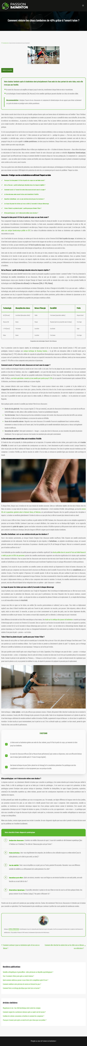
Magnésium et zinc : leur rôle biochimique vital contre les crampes (22, 1008)
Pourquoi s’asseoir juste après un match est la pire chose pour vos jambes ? (24, 1020)
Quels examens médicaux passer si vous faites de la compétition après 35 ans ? (25, 980)
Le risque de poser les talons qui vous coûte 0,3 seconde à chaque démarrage (26, 204)
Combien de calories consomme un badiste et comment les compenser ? (23, 1016)
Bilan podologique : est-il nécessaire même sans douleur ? (21, 213)
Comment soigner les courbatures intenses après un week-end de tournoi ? (24, 1012)
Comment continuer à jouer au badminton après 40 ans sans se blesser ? (21, 947)
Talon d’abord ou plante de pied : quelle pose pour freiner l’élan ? (22, 208)
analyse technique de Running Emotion (35, 351)
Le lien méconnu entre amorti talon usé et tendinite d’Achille (21, 194)
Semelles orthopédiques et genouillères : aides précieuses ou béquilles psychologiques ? (28, 972)
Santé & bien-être (6, 43)
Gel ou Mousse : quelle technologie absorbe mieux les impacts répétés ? (24, 185)
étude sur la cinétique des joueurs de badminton (59, 619)
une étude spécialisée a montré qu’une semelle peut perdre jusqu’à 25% (31, 378)
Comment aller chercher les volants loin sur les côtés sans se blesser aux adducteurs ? (64, 947)
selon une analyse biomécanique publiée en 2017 (16, 230)
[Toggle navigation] (83, 5)
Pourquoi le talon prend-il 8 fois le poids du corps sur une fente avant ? (24, 180)
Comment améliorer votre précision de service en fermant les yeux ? (22, 984)
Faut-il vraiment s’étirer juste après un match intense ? (18, 976)
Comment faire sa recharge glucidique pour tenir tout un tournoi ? (21, 988)
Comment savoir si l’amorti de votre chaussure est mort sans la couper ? (25, 190)
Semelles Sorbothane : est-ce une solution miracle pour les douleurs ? (24, 199)
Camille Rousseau (14, 929)
